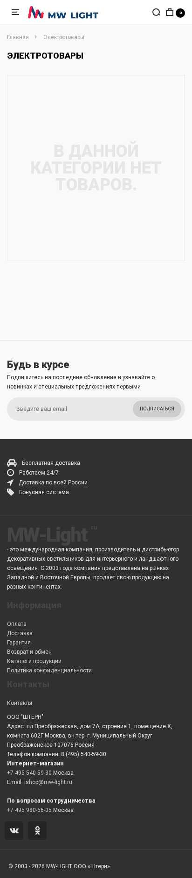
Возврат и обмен (29, 652)
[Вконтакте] (16, 831)
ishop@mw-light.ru (48, 782)
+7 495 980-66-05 (29, 810)
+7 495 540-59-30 (29, 773)
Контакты (19, 703)
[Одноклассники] (39, 831)
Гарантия (19, 642)
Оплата (17, 624)
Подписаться (157, 408)
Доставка (20, 633)
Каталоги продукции (34, 661)
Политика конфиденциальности (49, 670)
